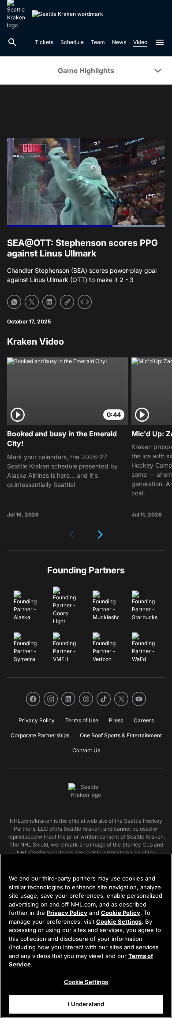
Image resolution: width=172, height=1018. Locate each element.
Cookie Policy (120, 912)
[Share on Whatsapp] (14, 302)
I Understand (86, 1003)
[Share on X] (32, 302)
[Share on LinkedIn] (49, 302)
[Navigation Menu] (159, 42)
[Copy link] (67, 302)
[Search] (12, 42)
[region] (86, 935)
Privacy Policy (67, 912)
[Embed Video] (85, 302)
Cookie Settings (119, 921)
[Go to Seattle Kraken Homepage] (67, 14)
